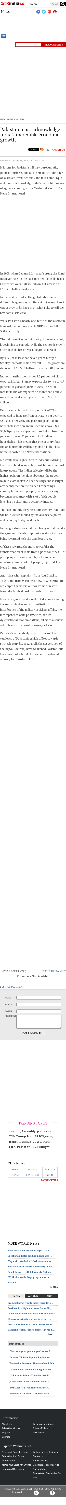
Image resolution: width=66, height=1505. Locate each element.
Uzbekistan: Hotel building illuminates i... (30, 1255)
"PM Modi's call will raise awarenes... (29, 1387)
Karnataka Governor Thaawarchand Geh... (32, 1363)
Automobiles (40, 1469)
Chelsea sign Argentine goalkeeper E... (30, 1351)
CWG (38, 1141)
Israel (13, 1141)
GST (18, 1131)
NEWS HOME (6, 119)
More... (54, 1286)
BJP (31, 1141)
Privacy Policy (40, 1428)
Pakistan (23, 1147)
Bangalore (32, 1174)
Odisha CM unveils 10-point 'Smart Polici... (31, 1324)
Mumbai (32, 1169)
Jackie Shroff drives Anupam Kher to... (30, 1381)
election (47, 1131)
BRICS (39, 1136)
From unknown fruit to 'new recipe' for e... (31, 1302)
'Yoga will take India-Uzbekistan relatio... (30, 1261)
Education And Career (13, 1456)
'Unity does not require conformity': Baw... (31, 1266)
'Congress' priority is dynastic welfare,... (30, 1319)
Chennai (15, 1174)
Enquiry (6, 1432)
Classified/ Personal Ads (46, 1464)
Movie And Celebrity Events (16, 1464)
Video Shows (8, 1460)
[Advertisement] (33, 23)
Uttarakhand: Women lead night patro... (31, 1369)
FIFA (12, 1147)
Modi (46, 1141)
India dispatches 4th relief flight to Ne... (29, 1250)
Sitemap (6, 1436)
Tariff (12, 1131)
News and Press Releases (15, 1452)
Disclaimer (38, 1432)
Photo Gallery (40, 1460)
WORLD (20, 119)
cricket (35, 1147)
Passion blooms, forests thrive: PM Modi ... (31, 1329)
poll (40, 1131)
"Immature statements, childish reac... (30, 1393)
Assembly (28, 1131)
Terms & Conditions (43, 1424)
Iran (30, 1136)
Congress (23, 1141)
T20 (12, 1136)
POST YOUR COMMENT (54, 971)
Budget (44, 1147)
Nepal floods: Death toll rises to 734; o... (30, 1271)
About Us (7, 1424)
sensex (48, 1136)
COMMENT (58, 150)
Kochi (50, 1174)
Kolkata (50, 1169)
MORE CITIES (49, 1180)
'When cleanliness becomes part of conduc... (32, 1313)
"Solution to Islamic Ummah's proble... (30, 1375)
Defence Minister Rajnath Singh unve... (30, 1357)
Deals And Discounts (13, 1469)
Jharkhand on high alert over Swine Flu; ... (31, 1308)
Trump (21, 1136)
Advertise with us (11, 1428)
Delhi (15, 1169)
